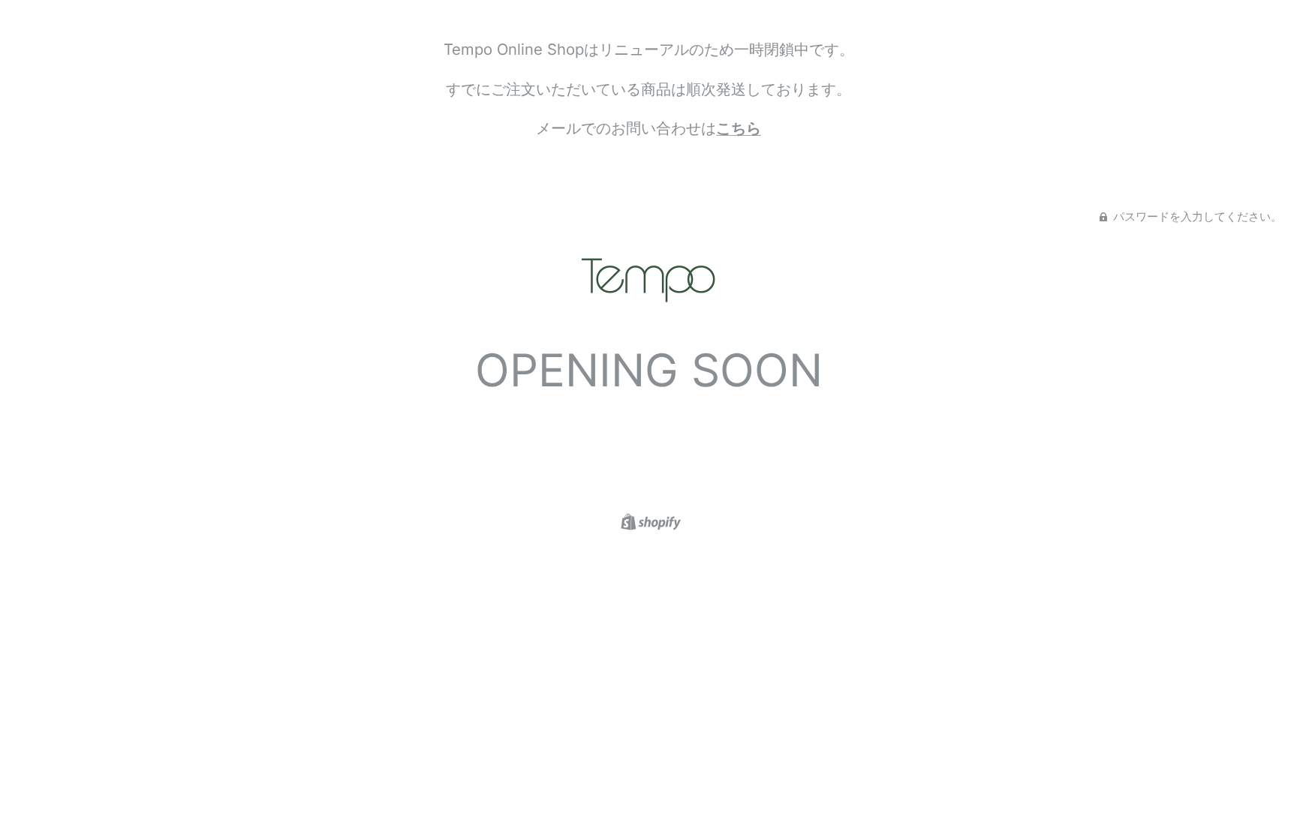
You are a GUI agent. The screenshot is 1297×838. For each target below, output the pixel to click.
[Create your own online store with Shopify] (649, 520)
